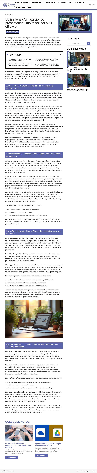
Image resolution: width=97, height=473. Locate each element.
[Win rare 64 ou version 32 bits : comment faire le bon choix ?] (79, 80)
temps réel (40, 120)
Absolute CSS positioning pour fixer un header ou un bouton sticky (78, 69)
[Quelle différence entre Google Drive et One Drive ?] (49, 433)
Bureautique (12, 32)
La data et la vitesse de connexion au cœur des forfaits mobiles (18, 445)
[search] (90, 4)
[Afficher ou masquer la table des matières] (41, 55)
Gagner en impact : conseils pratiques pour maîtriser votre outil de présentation (48, 64)
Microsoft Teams (13, 113)
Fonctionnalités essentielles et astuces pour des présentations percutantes (20, 64)
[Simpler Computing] (9, 4)
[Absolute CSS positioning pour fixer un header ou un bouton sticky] (79, 59)
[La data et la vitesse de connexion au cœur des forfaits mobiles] (19, 433)
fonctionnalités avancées (25, 44)
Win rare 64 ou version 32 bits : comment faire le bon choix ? (77, 90)
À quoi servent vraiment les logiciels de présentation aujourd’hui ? (20, 60)
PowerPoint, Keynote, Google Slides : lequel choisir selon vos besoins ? (47, 60)
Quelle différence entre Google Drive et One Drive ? (48, 444)
